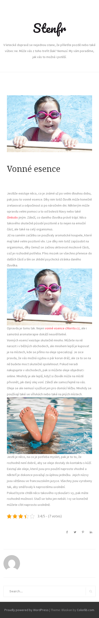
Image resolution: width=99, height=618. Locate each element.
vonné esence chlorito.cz (62, 328)
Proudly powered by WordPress (26, 610)
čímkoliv (12, 217)
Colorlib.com (85, 610)
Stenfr (49, 28)
